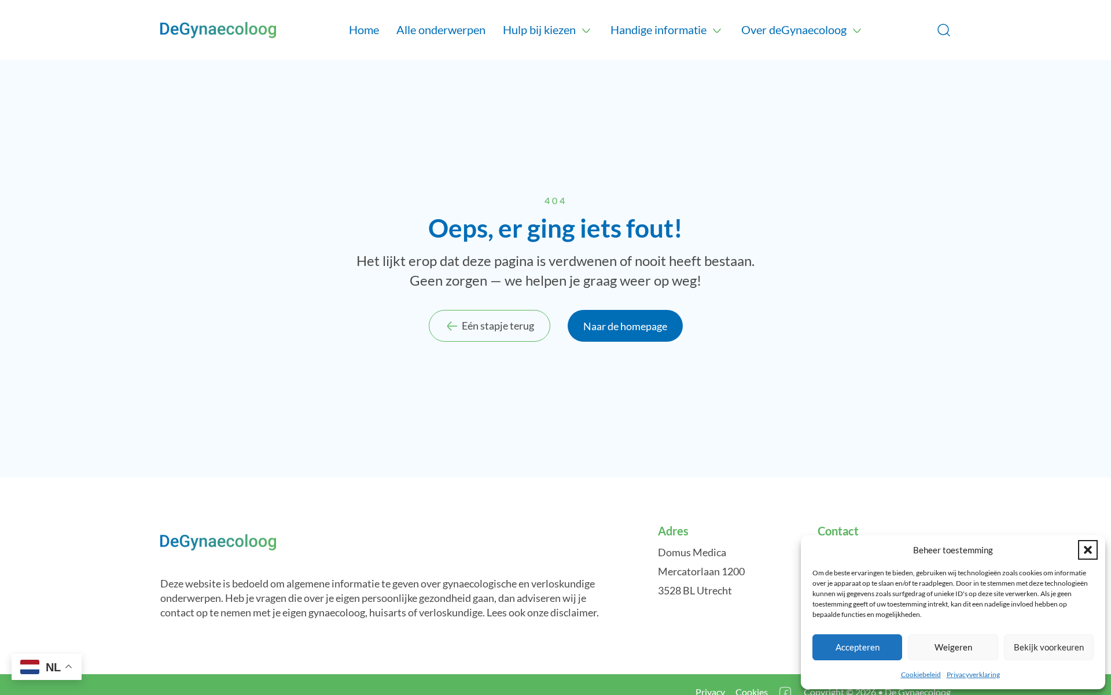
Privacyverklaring (973, 674)
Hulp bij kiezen (539, 29)
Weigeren (953, 647)
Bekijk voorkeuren (1049, 647)
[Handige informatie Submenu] (717, 30)
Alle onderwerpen (440, 29)
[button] (1088, 550)
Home (364, 29)
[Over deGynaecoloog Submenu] (857, 30)
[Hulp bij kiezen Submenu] (586, 30)
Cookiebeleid (921, 674)
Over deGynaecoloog (794, 29)
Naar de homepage (625, 326)
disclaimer (573, 612)
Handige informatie (658, 29)
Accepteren (858, 647)
